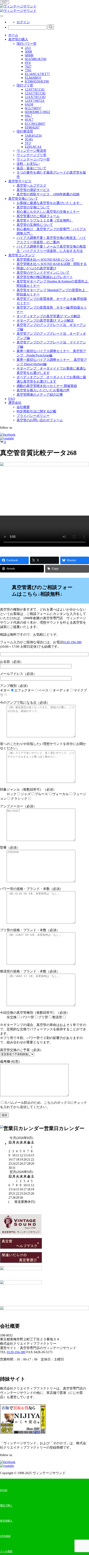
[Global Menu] (1, 16)
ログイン (23, 22)
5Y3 (28, 143)
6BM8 (29, 55)
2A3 (28, 48)
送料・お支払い (28, 163)
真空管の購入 (18, 39)
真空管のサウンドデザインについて (43, 272)
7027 (28, 66)
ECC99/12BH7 (35, 123)
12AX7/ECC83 (35, 97)
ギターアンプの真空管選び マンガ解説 (45, 320)
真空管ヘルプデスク (31, 185)
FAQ (11, 398)
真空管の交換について (33, 207)
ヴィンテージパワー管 (33, 159)
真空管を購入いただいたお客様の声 (43, 390)
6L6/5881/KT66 (35, 59)
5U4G (29, 139)
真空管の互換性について (35, 224)
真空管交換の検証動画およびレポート (45, 277)
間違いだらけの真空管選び (36, 268)
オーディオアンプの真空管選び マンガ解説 (48, 316)
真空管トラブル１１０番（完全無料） (45, 220)
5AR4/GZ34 (33, 135)
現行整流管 (25, 131)
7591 (28, 70)
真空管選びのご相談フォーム (38, 216)
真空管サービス (19, 181)
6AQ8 (29, 104)
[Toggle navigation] (4, 2)
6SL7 (28, 115)
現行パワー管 (26, 43)
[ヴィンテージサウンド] (18, 6)
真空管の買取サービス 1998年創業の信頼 (48, 194)
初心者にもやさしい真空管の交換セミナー (48, 211)
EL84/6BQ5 (33, 77)
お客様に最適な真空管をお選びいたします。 (50, 203)
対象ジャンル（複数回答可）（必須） (43, 794)
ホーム (13, 35)
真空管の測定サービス (33, 190)
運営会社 (15, 402)
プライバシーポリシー (33, 415)
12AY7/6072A (34, 100)
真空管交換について (23, 198)
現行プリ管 (25, 85)
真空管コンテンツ (21, 255)
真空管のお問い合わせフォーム (40, 420)
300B (28, 51)
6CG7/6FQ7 (33, 108)
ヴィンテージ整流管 (31, 150)
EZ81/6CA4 (33, 146)
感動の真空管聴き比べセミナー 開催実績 (47, 386)
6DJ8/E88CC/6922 (37, 112)
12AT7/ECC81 (35, 89)
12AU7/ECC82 (35, 93)
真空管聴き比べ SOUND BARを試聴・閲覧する (52, 264)
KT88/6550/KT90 (37, 81)
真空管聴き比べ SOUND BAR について (45, 259)
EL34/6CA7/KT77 (37, 74)
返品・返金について (31, 168)
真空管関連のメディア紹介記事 (40, 394)
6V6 (28, 62)
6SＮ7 (29, 119)
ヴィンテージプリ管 (31, 155)
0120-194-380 (72, 642)
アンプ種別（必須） (43, 690)
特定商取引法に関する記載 (36, 411)
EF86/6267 (32, 127)
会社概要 (23, 407)
